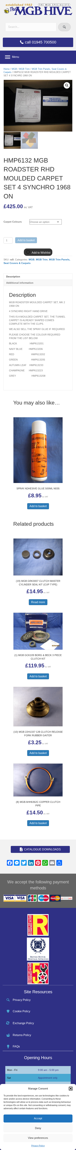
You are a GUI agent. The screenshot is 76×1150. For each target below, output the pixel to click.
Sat (9, 1077)
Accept (38, 1118)
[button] (70, 1088)
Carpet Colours (13, 221)
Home (7, 69)
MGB (14, 69)
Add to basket (26, 240)
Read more (38, 602)
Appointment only (47, 1077)
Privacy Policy (38, 1145)
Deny (38, 1128)
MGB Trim (24, 69)
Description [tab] (13, 276)
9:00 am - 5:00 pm (48, 1070)
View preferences (38, 1137)
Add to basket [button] (38, 506)
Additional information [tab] (19, 282)
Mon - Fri (12, 1070)
